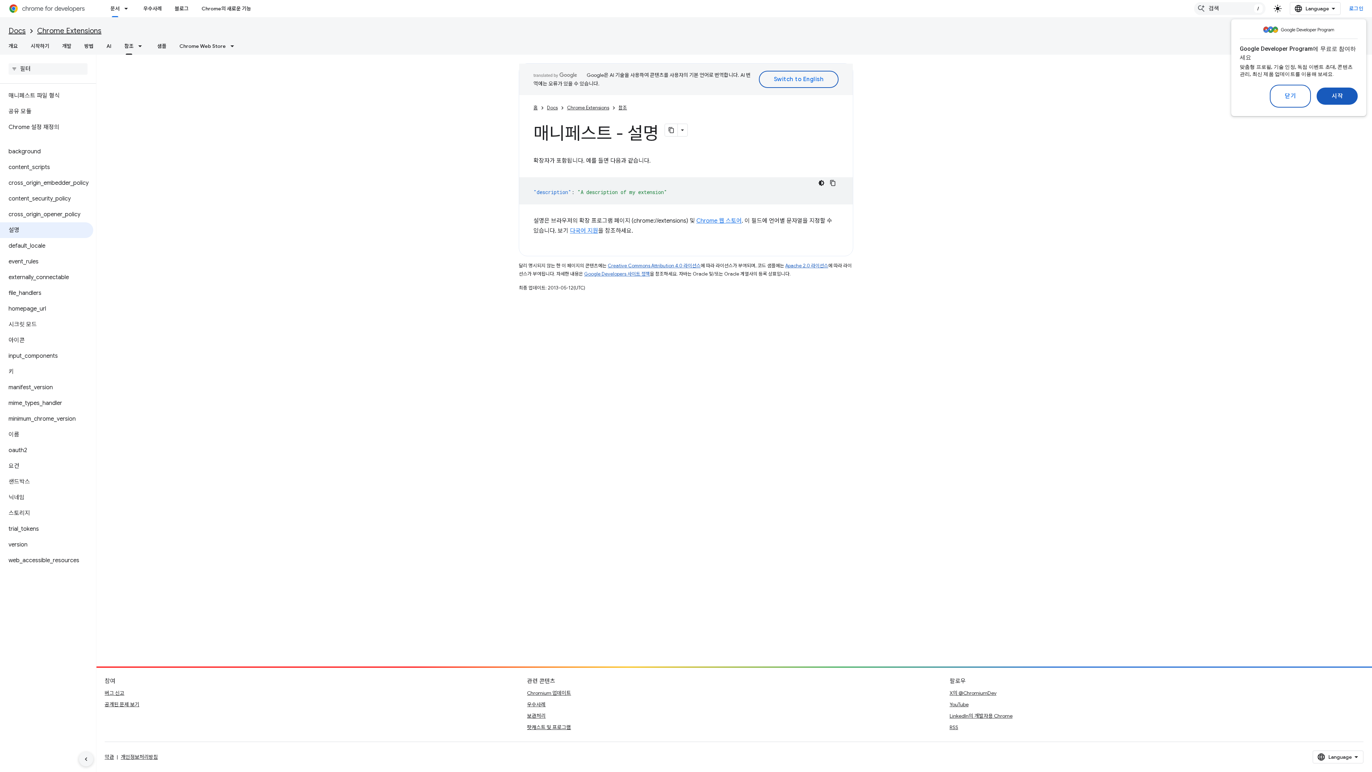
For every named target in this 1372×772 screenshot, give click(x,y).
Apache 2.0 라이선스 (806, 266)
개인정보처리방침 (139, 757)
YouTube (959, 704)
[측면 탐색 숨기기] (86, 759)
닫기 (1290, 96)
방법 (89, 46)
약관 (109, 757)
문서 (115, 8)
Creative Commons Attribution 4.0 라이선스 (654, 266)
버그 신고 (114, 693)
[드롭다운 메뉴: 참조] (142, 46)
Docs (17, 30)
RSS (954, 727)
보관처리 (536, 716)
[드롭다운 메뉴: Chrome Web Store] (234, 46)
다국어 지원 (584, 230)
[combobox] (1230, 8)
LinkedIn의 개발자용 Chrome (981, 716)
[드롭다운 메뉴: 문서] (128, 8)
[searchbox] (48, 69)
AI (108, 46)
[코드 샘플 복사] (833, 183)
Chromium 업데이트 (549, 693)
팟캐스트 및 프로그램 (549, 727)
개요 (13, 46)
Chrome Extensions (69, 30)
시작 (1337, 96)
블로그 (182, 8)
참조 (129, 46)
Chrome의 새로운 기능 (226, 8)
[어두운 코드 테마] (821, 183)
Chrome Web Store (202, 46)
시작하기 (40, 46)
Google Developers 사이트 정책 (617, 274)
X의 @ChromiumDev (973, 693)
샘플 (161, 46)
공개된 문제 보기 (122, 704)
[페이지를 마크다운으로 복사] (671, 130)
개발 (66, 46)
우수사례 (152, 8)
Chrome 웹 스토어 (719, 220)
